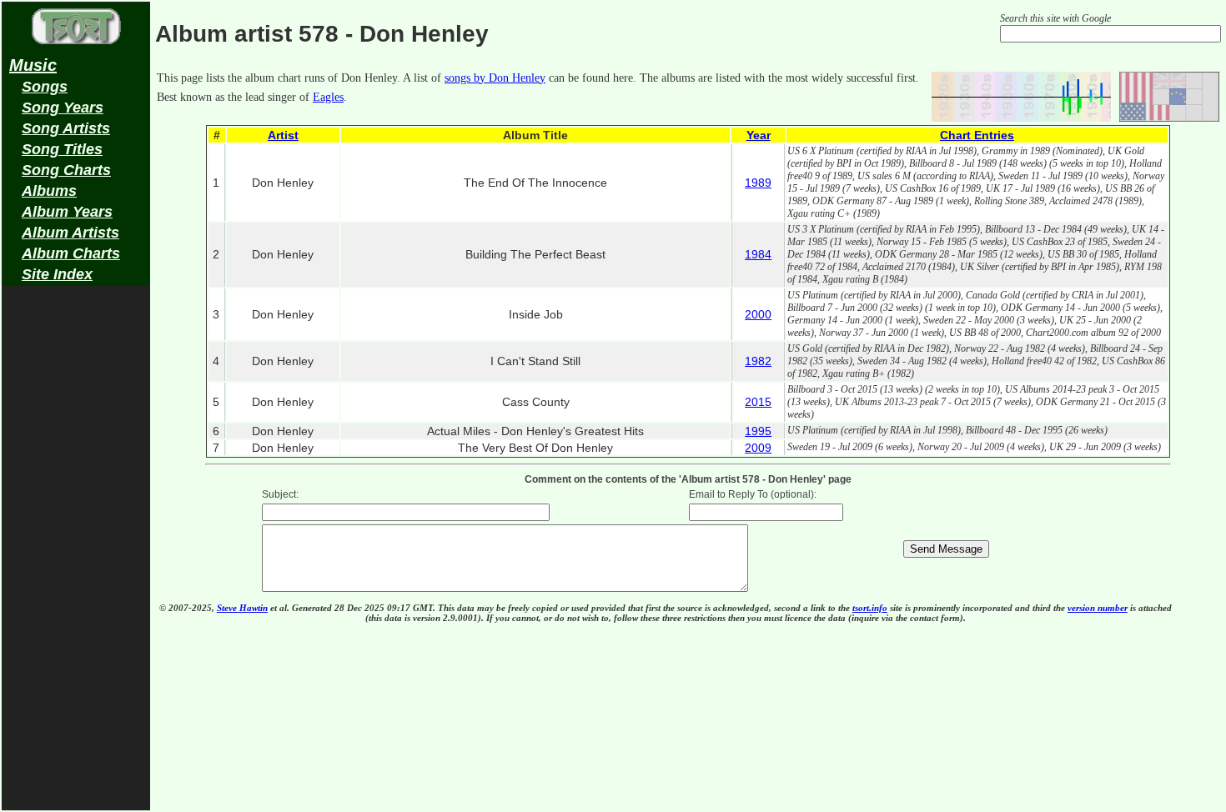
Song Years (62, 107)
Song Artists (66, 128)
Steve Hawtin (242, 608)
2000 (758, 314)
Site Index (57, 274)
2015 (758, 402)
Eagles (328, 97)
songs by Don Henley (495, 78)
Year (758, 135)
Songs (45, 86)
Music (33, 65)
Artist (283, 135)
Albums (49, 191)
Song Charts (66, 170)
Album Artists (70, 232)
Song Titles (62, 149)
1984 (758, 254)
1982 (758, 361)
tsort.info (869, 608)
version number (1098, 608)
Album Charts (71, 253)
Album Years (67, 211)
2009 (758, 447)
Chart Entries (977, 135)
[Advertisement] (76, 555)
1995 (758, 431)
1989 (758, 182)
